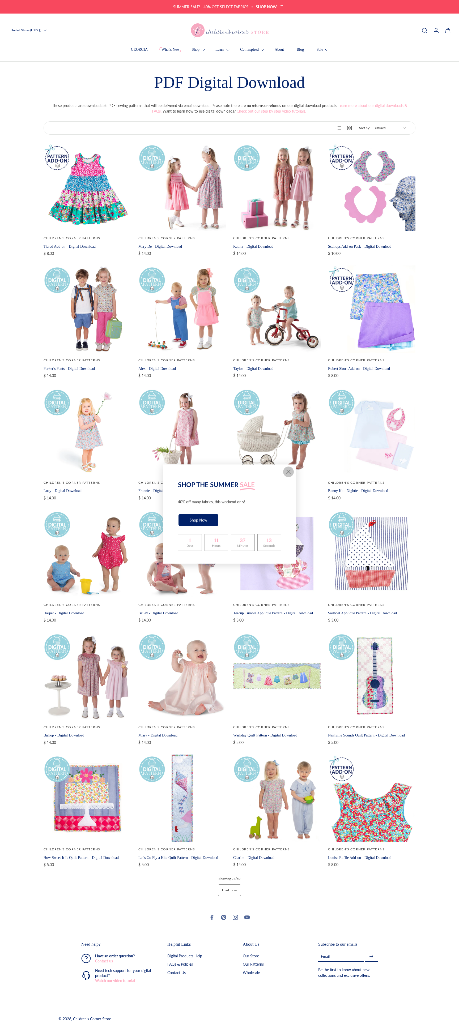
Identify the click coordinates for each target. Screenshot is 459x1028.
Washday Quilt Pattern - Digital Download (265, 735)
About (279, 50)
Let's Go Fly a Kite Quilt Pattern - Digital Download (178, 857)
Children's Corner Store (92, 1019)
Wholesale (251, 972)
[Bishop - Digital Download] (87, 676)
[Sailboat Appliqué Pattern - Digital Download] (371, 553)
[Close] (288, 471)
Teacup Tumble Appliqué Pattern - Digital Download (273, 613)
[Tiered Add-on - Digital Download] (87, 187)
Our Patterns (253, 964)
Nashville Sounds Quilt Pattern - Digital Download (366, 735)
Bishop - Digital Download (64, 735)
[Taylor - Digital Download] (277, 309)
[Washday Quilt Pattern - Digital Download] (277, 676)
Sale (320, 50)
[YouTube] (247, 917)
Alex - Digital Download (157, 368)
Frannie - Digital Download (159, 491)
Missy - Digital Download (157, 735)
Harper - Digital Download (64, 613)
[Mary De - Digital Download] (182, 187)
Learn (219, 50)
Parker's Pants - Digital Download (69, 368)
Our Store (251, 956)
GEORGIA (139, 50)
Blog (300, 50)
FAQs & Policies (180, 964)
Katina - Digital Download (253, 246)
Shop (195, 50)
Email (325, 956)
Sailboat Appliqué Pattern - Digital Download (362, 613)
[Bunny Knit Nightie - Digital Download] (371, 431)
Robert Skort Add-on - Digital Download (359, 368)
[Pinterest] (224, 917)
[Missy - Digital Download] (182, 676)
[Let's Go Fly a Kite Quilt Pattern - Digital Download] (182, 798)
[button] (116, 944)
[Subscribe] (371, 957)
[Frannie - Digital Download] (182, 431)
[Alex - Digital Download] (182, 309)
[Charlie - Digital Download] (277, 798)
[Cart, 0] (448, 30)
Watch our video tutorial (115, 981)
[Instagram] (235, 917)
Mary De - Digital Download (160, 246)
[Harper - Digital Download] (87, 553)
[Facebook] (212, 917)
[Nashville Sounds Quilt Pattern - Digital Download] (371, 676)
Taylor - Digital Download (253, 368)
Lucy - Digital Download (63, 491)
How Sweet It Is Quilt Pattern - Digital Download (81, 857)
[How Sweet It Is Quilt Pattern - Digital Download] (87, 798)
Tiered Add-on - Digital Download (70, 246)
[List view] (339, 128)
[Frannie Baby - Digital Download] (277, 431)
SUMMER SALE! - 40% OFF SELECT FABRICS (210, 7)
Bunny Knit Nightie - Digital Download (358, 491)
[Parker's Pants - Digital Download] (87, 309)
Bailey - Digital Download (158, 613)
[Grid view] (349, 128)
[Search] (424, 30)
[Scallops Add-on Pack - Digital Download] (371, 187)
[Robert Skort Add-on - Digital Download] (371, 309)
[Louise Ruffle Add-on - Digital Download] (371, 798)
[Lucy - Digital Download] (87, 431)
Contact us (104, 961)
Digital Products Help (184, 956)
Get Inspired (249, 50)
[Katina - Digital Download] (277, 187)
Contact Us (176, 972)
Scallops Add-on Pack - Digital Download (359, 246)
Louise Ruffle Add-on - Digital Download (359, 857)
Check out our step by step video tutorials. (272, 111)
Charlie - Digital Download (253, 857)
